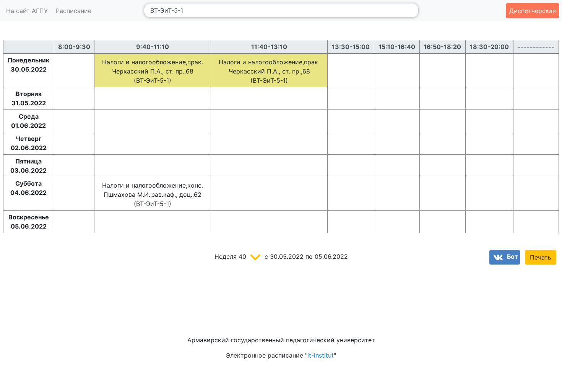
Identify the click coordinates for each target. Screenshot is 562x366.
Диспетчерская (532, 11)
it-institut (320, 355)
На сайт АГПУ (27, 11)
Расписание (73, 11)
